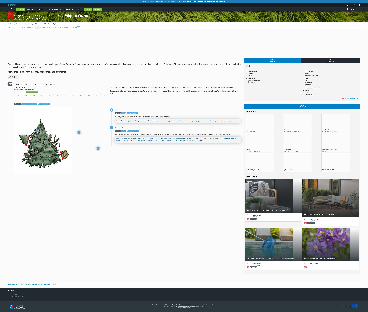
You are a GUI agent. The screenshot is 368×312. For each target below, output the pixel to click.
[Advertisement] (184, 44)
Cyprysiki (27, 24)
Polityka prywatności (216, 1)
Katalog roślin (14, 24)
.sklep (88, 9)
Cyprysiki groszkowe (37, 24)
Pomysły (40, 9)
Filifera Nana (47, 24)
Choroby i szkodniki (53, 9)
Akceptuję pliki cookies (197, 1)
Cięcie (38, 28)
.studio (97, 9)
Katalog (21, 9)
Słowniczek (68, 9)
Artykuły (30, 9)
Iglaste (21, 24)
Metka (15, 28)
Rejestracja (357, 5)
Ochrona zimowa (47, 28)
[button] (11, 9)
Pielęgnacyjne (13, 77)
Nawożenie (30, 28)
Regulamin (15, 294)
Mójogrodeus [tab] (330, 61)
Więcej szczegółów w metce (351, 98)
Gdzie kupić (75, 28)
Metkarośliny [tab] (272, 61)
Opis (9, 28)
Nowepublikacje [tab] (302, 106)
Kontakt (79, 9)
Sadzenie (22, 28)
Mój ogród (355, 9)
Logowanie (349, 5)
